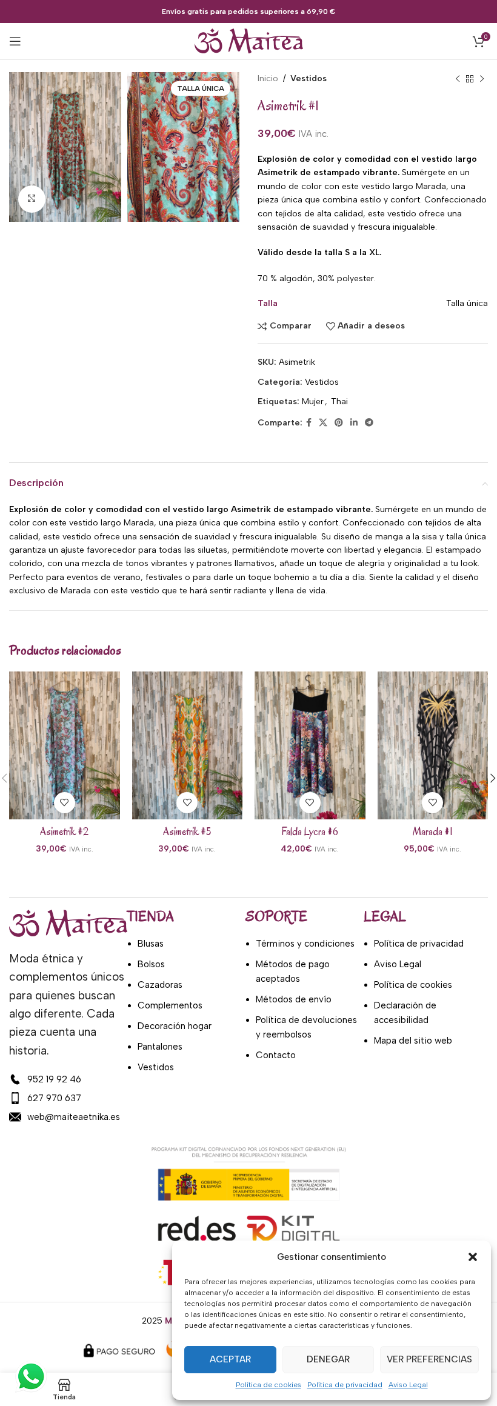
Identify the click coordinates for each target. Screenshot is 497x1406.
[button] (473, 1257)
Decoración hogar (175, 1026)
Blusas (151, 943)
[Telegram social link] (369, 423)
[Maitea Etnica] (30, 1376)
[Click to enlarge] (31, 199)
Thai (339, 401)
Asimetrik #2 (64, 832)
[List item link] (68, 1079)
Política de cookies (268, 1385)
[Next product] (482, 79)
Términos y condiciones (305, 943)
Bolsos (151, 964)
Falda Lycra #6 (309, 832)
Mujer (313, 401)
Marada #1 (432, 832)
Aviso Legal (408, 1385)
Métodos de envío (294, 999)
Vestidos (308, 78)
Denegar (328, 1359)
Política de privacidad (344, 1385)
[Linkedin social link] (354, 423)
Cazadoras (160, 984)
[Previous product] (458, 79)
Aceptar (230, 1359)
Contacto (276, 1055)
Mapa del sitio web (413, 1040)
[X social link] (323, 423)
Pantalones (160, 1046)
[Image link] (68, 923)
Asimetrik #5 (187, 832)
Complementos (170, 1005)
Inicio (268, 78)
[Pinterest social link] (339, 423)
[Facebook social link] (308, 423)
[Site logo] (249, 41)
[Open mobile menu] (15, 41)
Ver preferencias (429, 1359)
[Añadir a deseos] (64, 802)
